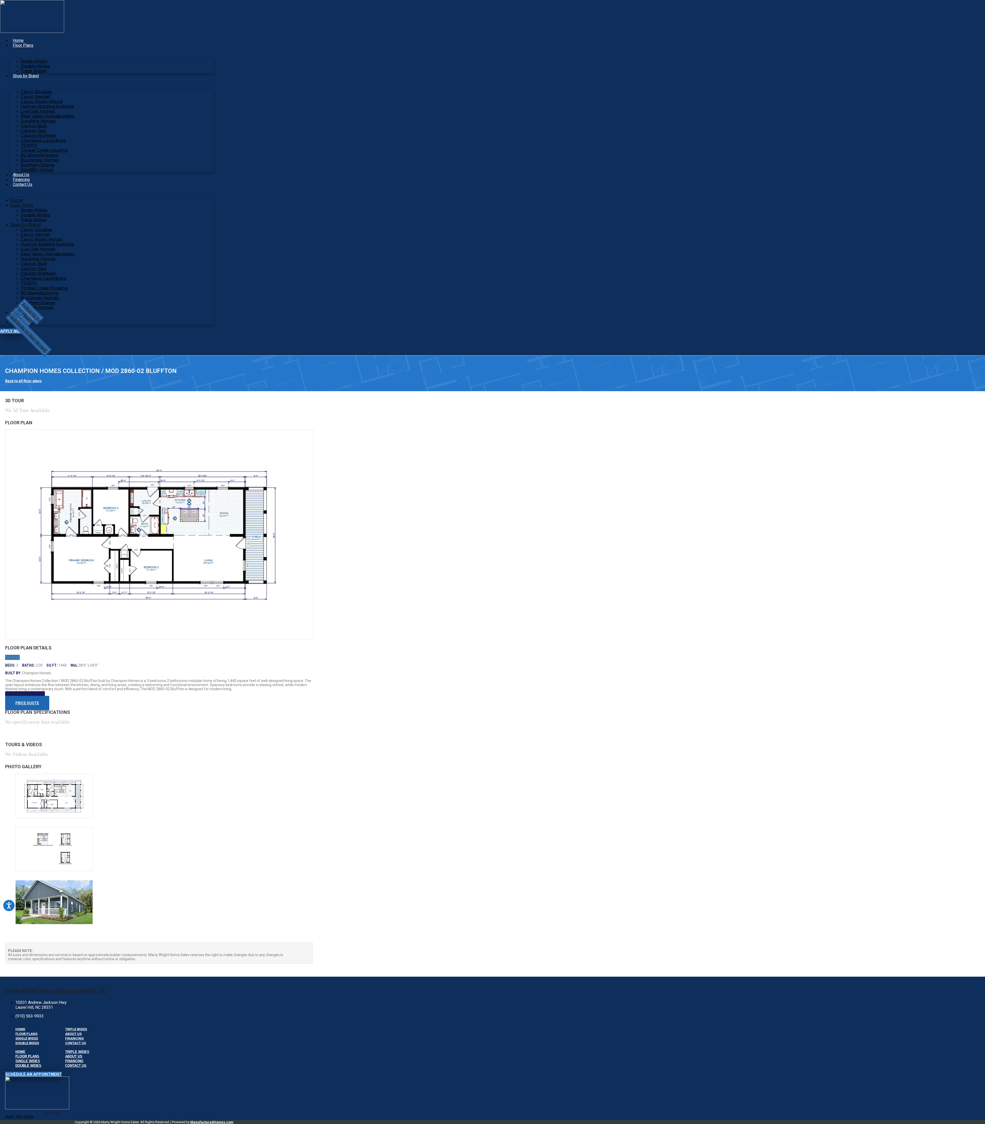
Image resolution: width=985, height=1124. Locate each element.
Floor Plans (23, 45)
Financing (21, 179)
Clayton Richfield (38, 135)
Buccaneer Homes (40, 160)
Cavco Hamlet (35, 96)
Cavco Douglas (36, 91)
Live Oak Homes (38, 111)
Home (18, 40)
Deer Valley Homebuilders (47, 116)
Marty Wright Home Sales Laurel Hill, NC (55, 991)
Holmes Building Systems (47, 106)
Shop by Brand (26, 75)
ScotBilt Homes (37, 169)
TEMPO (29, 145)
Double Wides (35, 66)
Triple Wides (34, 71)
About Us (21, 174)
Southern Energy (38, 164)
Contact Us (22, 184)
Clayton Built (34, 125)
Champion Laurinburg (43, 140)
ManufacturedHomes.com (211, 1122)
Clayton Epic (34, 130)
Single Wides (34, 61)
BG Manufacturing (39, 155)
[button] (19, 1116)
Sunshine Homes (38, 121)
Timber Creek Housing (44, 150)
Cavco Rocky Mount (42, 101)
